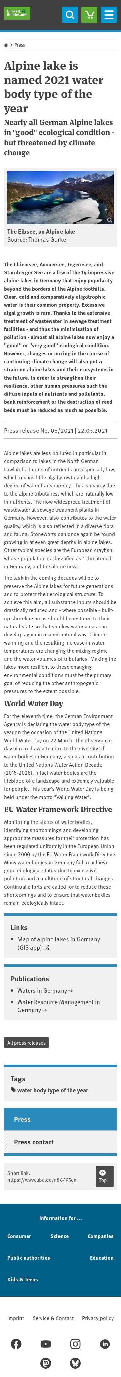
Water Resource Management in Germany (58, 1005)
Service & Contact (53, 1317)
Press (20, 45)
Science (59, 1236)
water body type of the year (52, 1090)
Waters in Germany (42, 990)
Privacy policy (98, 1317)
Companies (101, 1236)
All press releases (26, 1042)
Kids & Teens (22, 1279)
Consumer (19, 1236)
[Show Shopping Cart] (89, 15)
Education (102, 1257)
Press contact (34, 1141)
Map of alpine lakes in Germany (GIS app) (58, 943)
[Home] (17, 13)
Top (103, 1180)
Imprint (15, 1317)
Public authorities (28, 1257)
